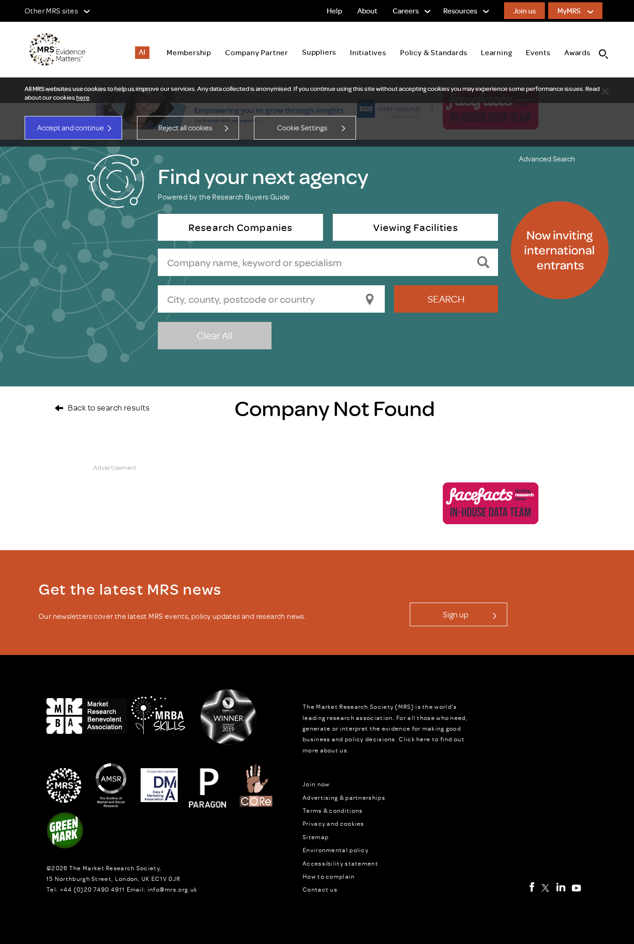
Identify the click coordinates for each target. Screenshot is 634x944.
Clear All (215, 335)
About (367, 10)
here (83, 97)
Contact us (320, 889)
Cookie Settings (302, 127)
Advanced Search (547, 158)
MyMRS (569, 10)
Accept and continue (70, 127)
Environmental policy (336, 850)
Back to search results (108, 407)
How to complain (329, 876)
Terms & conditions (332, 810)
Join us (524, 10)
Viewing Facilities (415, 227)
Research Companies (241, 227)
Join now (316, 784)
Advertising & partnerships (344, 797)
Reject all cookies (185, 127)
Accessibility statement (340, 863)
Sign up (455, 614)
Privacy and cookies (333, 823)
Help (334, 10)
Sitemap (316, 837)
